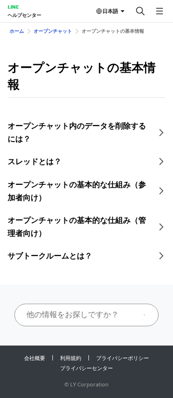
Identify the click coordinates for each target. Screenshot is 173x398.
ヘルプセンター (24, 15)
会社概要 (34, 357)
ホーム (17, 30)
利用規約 (70, 357)
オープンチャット (53, 30)
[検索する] (140, 11)
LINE (13, 6)
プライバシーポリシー (122, 357)
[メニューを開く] (159, 11)
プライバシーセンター (86, 368)
